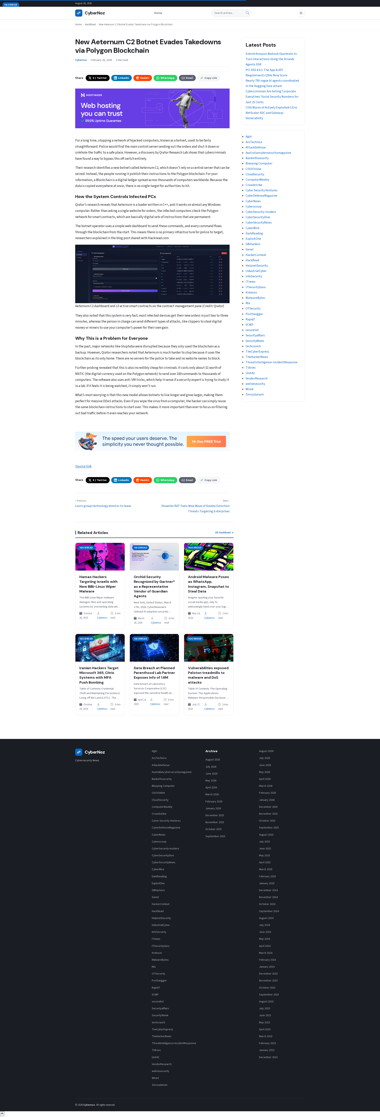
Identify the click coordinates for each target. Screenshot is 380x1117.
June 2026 (211, 774)
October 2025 (213, 829)
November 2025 (214, 822)
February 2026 (213, 802)
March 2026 (212, 794)
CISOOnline (253, 169)
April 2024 (265, 946)
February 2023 (267, 1043)
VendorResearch (257, 378)
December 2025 (214, 815)
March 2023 (265, 1036)
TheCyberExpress (257, 351)
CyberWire (252, 228)
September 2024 (269, 911)
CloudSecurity (255, 174)
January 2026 (213, 808)
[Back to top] (2, 1113)
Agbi (249, 136)
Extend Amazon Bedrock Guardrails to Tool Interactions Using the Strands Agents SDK (271, 59)
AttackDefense (256, 147)
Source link (83, 466)
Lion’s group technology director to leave (103, 506)
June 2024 (265, 932)
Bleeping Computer (259, 163)
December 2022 (268, 1057)
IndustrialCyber (256, 271)
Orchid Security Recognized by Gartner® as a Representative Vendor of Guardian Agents (154, 586)
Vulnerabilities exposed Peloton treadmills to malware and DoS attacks (208, 675)
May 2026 (210, 781)
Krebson (251, 292)
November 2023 (268, 981)
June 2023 (265, 1015)
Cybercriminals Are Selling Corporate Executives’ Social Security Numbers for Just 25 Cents (272, 96)
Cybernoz (102, 618)
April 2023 (265, 1029)
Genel (250, 249)
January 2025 (267, 883)
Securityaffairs (255, 335)
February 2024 (267, 960)
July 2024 (264, 925)
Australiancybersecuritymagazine (268, 153)
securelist (252, 330)
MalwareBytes (255, 298)
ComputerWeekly (257, 179)
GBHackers (253, 244)
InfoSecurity (254, 276)
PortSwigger (254, 314)
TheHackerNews (257, 357)
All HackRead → (224, 532)
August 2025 (266, 835)
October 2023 (267, 988)
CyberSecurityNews (259, 222)
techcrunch (253, 346)
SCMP (249, 325)
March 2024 (265, 953)
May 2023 (264, 1023)
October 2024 (267, 904)
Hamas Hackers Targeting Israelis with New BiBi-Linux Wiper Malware (98, 584)
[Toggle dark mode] (301, 13)
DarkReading (254, 233)
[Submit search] (247, 13)
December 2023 (268, 974)
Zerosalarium (255, 394)
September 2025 (215, 836)
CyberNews (253, 201)
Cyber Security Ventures (261, 190)
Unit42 (250, 373)
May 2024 (264, 939)
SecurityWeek (255, 341)
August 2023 (266, 1002)
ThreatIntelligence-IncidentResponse (271, 362)
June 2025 (265, 849)
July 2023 (264, 1008)
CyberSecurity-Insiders (261, 212)
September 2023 (269, 995)
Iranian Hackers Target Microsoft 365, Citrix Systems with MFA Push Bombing (99, 675)
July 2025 (264, 842)
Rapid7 (250, 319)
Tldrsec (251, 367)
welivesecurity (255, 384)
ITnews (251, 281)
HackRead (90, 24)
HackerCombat (256, 255)
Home (158, 13)
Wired (249, 389)
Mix (248, 303)
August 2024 (266, 918)
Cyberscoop (253, 206)
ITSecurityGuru (256, 287)
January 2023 (267, 1050)
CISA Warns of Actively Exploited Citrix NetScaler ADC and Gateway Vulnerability (271, 112)
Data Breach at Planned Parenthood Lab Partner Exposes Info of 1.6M (154, 673)
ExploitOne (253, 239)
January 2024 (267, 967)
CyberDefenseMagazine (261, 195)
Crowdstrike (254, 185)
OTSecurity (253, 308)
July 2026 (210, 767)
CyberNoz (91, 13)
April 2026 (211, 788)
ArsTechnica (254, 142)
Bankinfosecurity (257, 158)
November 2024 (268, 897)
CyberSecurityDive (258, 217)
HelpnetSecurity (257, 265)
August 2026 (212, 760)
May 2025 (264, 856)
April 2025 (265, 862)
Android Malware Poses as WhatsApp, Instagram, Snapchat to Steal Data (208, 584)
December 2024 (268, 890)
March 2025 (265, 869)
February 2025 (267, 876)
